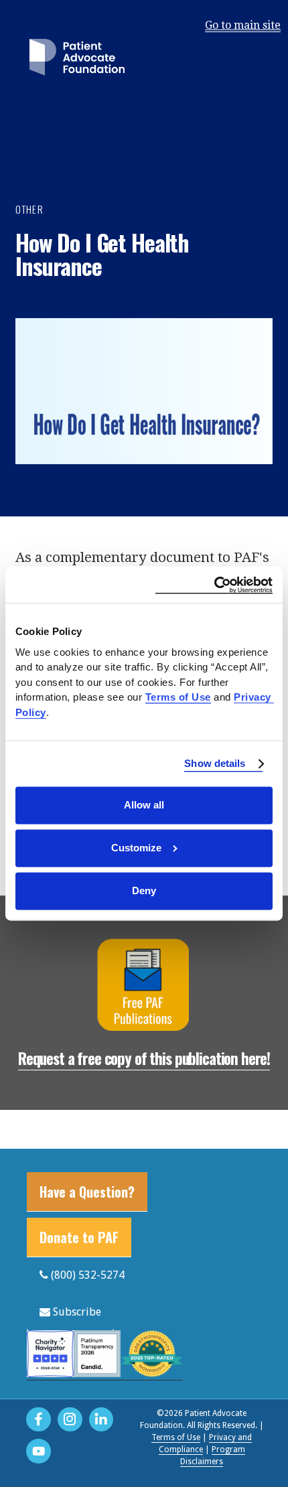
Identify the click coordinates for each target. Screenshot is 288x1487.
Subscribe (75, 1311)
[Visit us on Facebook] (38, 1419)
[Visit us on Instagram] (70, 1419)
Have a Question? (87, 1192)
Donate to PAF (79, 1237)
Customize (136, 847)
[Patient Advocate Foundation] (77, 59)
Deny (144, 890)
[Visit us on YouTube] (38, 1451)
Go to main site (243, 25)
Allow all (144, 804)
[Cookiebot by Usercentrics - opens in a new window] (214, 584)
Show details (214, 763)
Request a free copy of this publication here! (144, 1058)
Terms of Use (175, 1437)
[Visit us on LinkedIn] (101, 1419)
